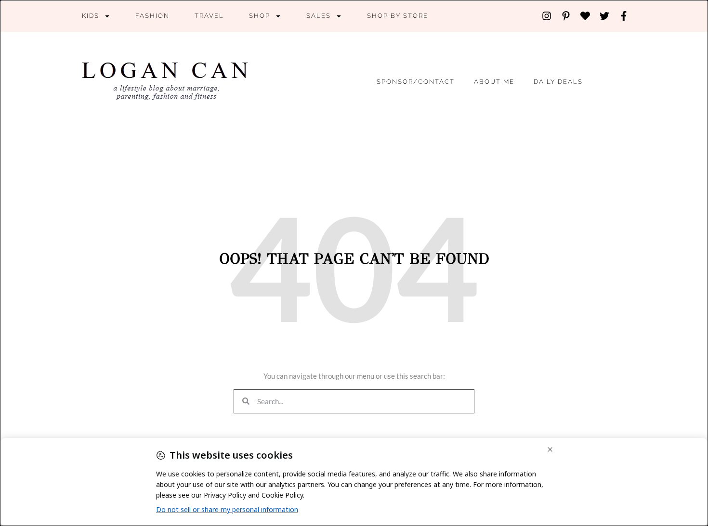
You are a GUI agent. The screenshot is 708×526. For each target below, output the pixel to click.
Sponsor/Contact (416, 81)
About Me (494, 81)
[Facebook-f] (624, 16)
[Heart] (585, 16)
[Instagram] (546, 16)
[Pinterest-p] (566, 16)
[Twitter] (604, 16)
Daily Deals (558, 81)
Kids (90, 15)
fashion (152, 15)
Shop (259, 15)
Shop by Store (397, 15)
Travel (209, 15)
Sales (318, 15)
